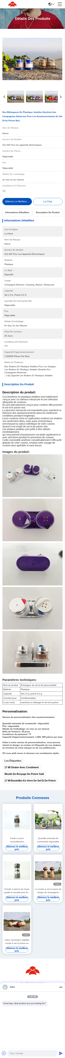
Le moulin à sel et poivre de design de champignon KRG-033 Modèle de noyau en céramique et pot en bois (48, 891)
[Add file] (4, 1053)
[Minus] (61, 987)
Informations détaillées (17, 212)
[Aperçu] (32, 974)
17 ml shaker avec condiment (22, 767)
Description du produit (48, 212)
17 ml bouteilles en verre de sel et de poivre (30, 780)
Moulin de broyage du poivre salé (24, 774)
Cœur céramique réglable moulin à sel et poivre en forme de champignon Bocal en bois (17, 942)
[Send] (60, 1053)
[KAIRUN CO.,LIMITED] (12, 4)
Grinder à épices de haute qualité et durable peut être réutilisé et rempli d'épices (17, 891)
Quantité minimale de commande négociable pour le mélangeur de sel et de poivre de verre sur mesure (48, 840)
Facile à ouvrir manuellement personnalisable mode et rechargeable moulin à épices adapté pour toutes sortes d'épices (16, 840)
